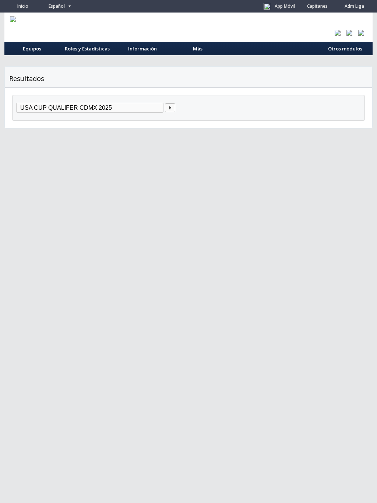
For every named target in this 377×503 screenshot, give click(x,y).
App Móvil (285, 6)
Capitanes (317, 6)
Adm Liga (354, 6)
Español (60, 6)
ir (170, 108)
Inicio (22, 6)
